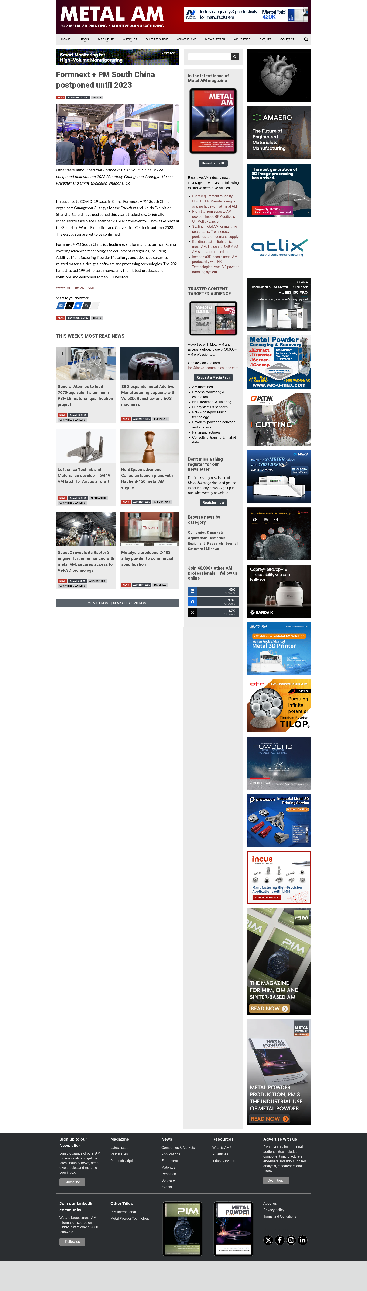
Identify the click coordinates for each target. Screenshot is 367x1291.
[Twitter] (69, 305)
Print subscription (123, 1161)
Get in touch (276, 1180)
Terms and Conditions (279, 1216)
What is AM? (186, 39)
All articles (220, 1154)
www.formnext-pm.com (75, 287)
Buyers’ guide (157, 39)
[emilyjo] (78, 305)
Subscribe (72, 1182)
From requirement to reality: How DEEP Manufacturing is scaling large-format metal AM (214, 201)
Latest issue (119, 1147)
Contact (287, 39)
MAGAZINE (106, 39)
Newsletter (215, 39)
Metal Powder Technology (130, 1218)
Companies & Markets (72, 420)
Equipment (160, 419)
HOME (65, 39)
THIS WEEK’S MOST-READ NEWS (90, 336)
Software (195, 549)
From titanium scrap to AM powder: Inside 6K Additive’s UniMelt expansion (213, 216)
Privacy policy (273, 1210)
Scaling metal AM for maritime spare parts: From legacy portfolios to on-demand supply (215, 232)
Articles (130, 39)
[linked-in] (303, 1240)
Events (265, 39)
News (84, 39)
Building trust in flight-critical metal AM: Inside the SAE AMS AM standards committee (215, 247)
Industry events (223, 1161)
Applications (98, 498)
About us (270, 1203)
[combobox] (213, 56)
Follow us (72, 1241)
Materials (160, 585)
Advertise (242, 39)
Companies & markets (206, 532)
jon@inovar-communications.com (213, 368)
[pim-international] (183, 1230)
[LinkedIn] (61, 305)
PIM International (123, 1212)
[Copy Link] (86, 305)
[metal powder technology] (234, 1230)
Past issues (119, 1154)
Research (215, 544)
